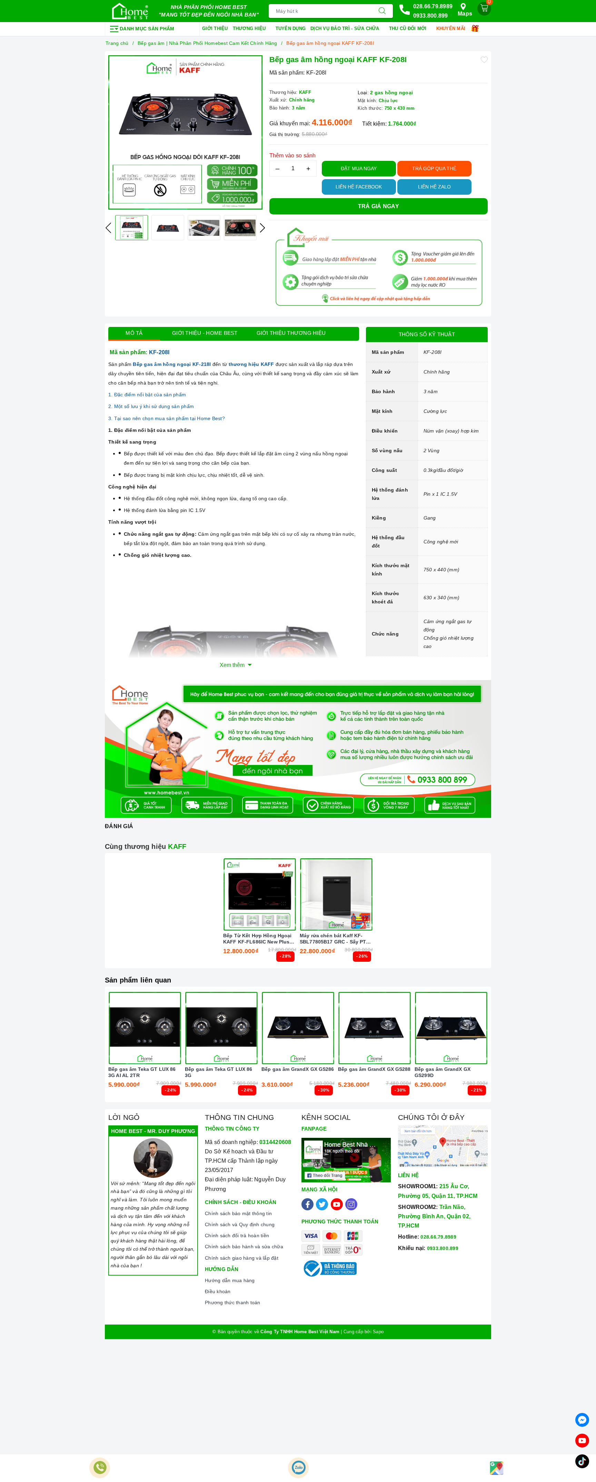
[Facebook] (307, 1204)
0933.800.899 (430, 16)
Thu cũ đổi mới (408, 28)
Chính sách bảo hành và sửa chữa (244, 1246)
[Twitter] (322, 1204)
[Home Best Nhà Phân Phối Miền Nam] (130, 11)
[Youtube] (337, 1204)
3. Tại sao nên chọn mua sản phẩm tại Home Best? (166, 418)
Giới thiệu (215, 28)
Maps (465, 14)
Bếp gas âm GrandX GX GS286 (297, 1069)
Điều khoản (218, 1291)
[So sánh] (292, 894)
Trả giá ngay (378, 206)
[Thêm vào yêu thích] (484, 59)
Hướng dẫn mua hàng (230, 1280)
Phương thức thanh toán (232, 1302)
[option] (185, 132)
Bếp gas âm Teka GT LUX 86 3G (218, 1072)
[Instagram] (351, 1204)
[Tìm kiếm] (382, 11)
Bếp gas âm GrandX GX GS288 (374, 1069)
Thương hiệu (250, 28)
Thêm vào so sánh (292, 155)
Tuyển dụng (291, 28)
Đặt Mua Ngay (359, 168)
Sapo (378, 1331)
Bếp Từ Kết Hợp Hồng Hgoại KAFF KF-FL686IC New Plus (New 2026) (257, 939)
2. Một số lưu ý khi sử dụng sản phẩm (151, 406)
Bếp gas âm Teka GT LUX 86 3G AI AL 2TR (142, 1072)
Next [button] (262, 228)
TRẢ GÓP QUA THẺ (434, 168)
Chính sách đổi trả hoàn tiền (237, 1235)
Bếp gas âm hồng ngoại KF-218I (172, 364)
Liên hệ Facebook (359, 187)
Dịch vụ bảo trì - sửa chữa (345, 28)
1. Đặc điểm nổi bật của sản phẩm (147, 394)
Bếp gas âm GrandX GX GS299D (442, 1072)
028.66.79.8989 (433, 6)
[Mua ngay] (227, 894)
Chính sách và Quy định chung (240, 1224)
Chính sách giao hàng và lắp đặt (241, 1258)
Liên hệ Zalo (434, 187)
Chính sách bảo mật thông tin (238, 1213)
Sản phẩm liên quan (138, 980)
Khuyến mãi (451, 28)
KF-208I (159, 352)
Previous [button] (108, 228)
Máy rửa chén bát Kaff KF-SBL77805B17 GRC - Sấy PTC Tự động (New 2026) (335, 939)
